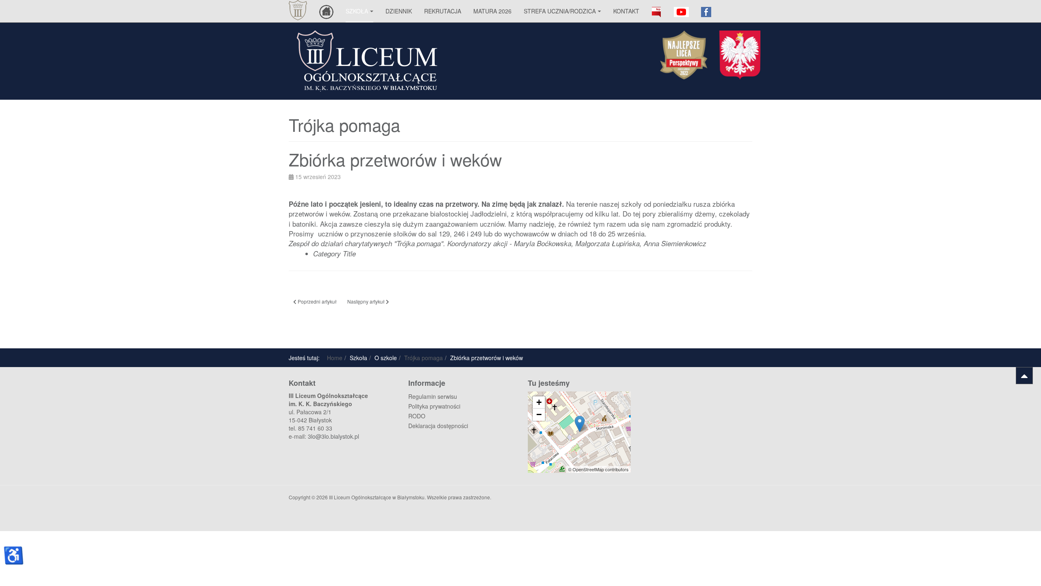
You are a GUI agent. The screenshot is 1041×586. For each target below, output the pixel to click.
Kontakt (626, 11)
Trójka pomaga (423, 358)
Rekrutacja (442, 11)
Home (334, 358)
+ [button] (539, 402)
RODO (416, 416)
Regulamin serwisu (432, 396)
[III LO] (298, 10)
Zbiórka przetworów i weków (402, 159)
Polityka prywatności (434, 406)
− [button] (539, 414)
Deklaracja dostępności (438, 426)
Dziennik (398, 11)
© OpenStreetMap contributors (598, 469)
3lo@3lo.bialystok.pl (333, 436)
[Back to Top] (1024, 375)
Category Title (334, 253)
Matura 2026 (492, 11)
